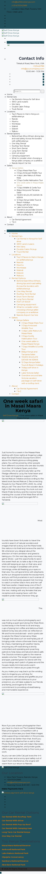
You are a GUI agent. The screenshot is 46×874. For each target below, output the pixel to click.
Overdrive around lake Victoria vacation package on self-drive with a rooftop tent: (30, 212)
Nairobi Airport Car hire (21, 163)
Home (9, 94)
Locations (11, 111)
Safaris (9, 165)
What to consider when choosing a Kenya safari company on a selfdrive (27, 310)
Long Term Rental (19, 151)
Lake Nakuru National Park (15, 853)
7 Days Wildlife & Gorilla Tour (29, 188)
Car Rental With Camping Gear (17, 828)
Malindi (15, 126)
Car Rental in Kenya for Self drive (26, 99)
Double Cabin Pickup (21, 107)
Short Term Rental (19, 148)
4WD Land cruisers (20, 102)
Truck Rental (17, 109)
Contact (10, 224)
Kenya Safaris (17, 168)
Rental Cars (12, 97)
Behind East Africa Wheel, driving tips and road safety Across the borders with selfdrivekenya (28, 138)
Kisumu (15, 121)
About (9, 217)
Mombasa (16, 124)
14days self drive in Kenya (27, 205)
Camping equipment (21, 156)
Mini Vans (16, 104)
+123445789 (38, 66)
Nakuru (15, 131)
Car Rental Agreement (21, 219)
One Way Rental (19, 143)
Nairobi (15, 119)
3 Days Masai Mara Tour (27, 170)
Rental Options (13, 134)
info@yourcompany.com (32, 69)
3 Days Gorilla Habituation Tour (30, 180)
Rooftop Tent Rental (20, 146)
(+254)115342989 (19, 5)
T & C (14, 222)
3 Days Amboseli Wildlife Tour (29, 173)
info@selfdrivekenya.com (23, 2)
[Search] (42, 91)
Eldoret (15, 129)
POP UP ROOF (18, 153)
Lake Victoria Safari (25, 207)
